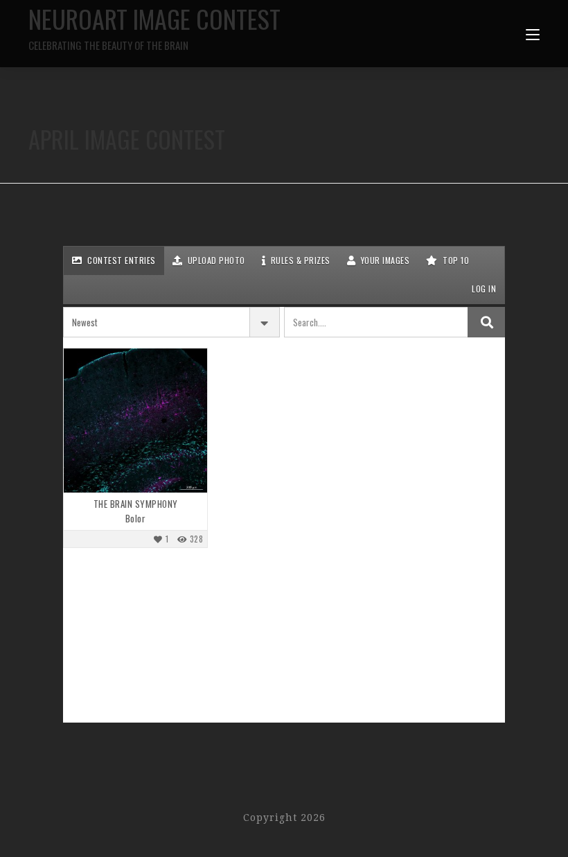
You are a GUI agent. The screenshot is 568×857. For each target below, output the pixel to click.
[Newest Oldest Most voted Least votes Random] (171, 322)
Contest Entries (120, 260)
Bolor (135, 518)
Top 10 (455, 260)
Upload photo (215, 260)
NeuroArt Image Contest (154, 26)
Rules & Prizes (299, 260)
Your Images (383, 260)
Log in (483, 288)
